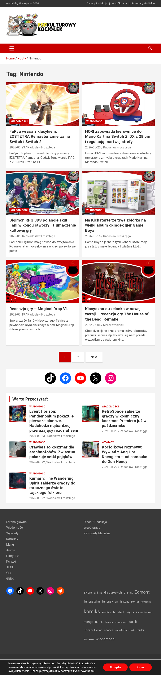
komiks (92, 611)
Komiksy (12, 539)
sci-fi (133, 622)
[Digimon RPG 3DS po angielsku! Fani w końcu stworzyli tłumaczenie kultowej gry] (42, 193)
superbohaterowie (125, 630)
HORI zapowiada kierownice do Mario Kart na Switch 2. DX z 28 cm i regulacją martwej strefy (117, 136)
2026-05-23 (17, 147)
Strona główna (16, 522)
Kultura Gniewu (144, 612)
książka (130, 612)
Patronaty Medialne (143, 3)
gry (116, 601)
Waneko (89, 639)
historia (124, 601)
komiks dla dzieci (113, 612)
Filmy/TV (12, 556)
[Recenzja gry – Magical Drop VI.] (42, 281)
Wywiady (108, 442)
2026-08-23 (37, 436)
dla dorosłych (113, 592)
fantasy (107, 601)
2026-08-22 (37, 462)
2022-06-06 (93, 325)
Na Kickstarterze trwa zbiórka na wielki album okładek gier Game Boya (115, 225)
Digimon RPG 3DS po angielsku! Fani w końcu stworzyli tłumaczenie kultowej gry (42, 225)
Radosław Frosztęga (41, 147)
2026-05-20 (93, 147)
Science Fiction (93, 630)
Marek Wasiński (113, 325)
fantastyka (92, 601)
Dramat (128, 592)
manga (88, 622)
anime (98, 592)
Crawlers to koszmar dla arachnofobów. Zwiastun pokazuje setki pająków (52, 452)
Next (94, 357)
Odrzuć (140, 667)
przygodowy (121, 622)
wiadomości (105, 639)
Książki (11, 561)
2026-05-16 (17, 236)
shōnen (108, 630)
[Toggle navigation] (11, 48)
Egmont (142, 592)
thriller (140, 630)
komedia (146, 601)
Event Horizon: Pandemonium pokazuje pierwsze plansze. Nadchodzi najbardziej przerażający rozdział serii (53, 421)
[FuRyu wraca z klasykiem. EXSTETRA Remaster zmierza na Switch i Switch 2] (42, 104)
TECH (10, 567)
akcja (88, 592)
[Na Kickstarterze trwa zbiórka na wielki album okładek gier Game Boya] (118, 193)
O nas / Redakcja (97, 3)
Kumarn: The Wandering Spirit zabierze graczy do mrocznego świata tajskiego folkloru (52, 485)
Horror (135, 601)
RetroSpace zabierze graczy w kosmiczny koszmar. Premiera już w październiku (124, 418)
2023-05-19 (17, 314)
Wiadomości (19, 121)
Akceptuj (115, 667)
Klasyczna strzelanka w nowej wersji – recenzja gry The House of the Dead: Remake (117, 313)
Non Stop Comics (104, 622)
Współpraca (119, 3)
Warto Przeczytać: (30, 399)
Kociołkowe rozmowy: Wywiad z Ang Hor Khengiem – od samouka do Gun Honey (124, 454)
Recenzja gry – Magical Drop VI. (38, 308)
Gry (13, 299)
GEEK (10, 578)
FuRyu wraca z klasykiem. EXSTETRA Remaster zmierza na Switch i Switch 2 (39, 136)
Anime (10, 550)
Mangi (10, 544)
